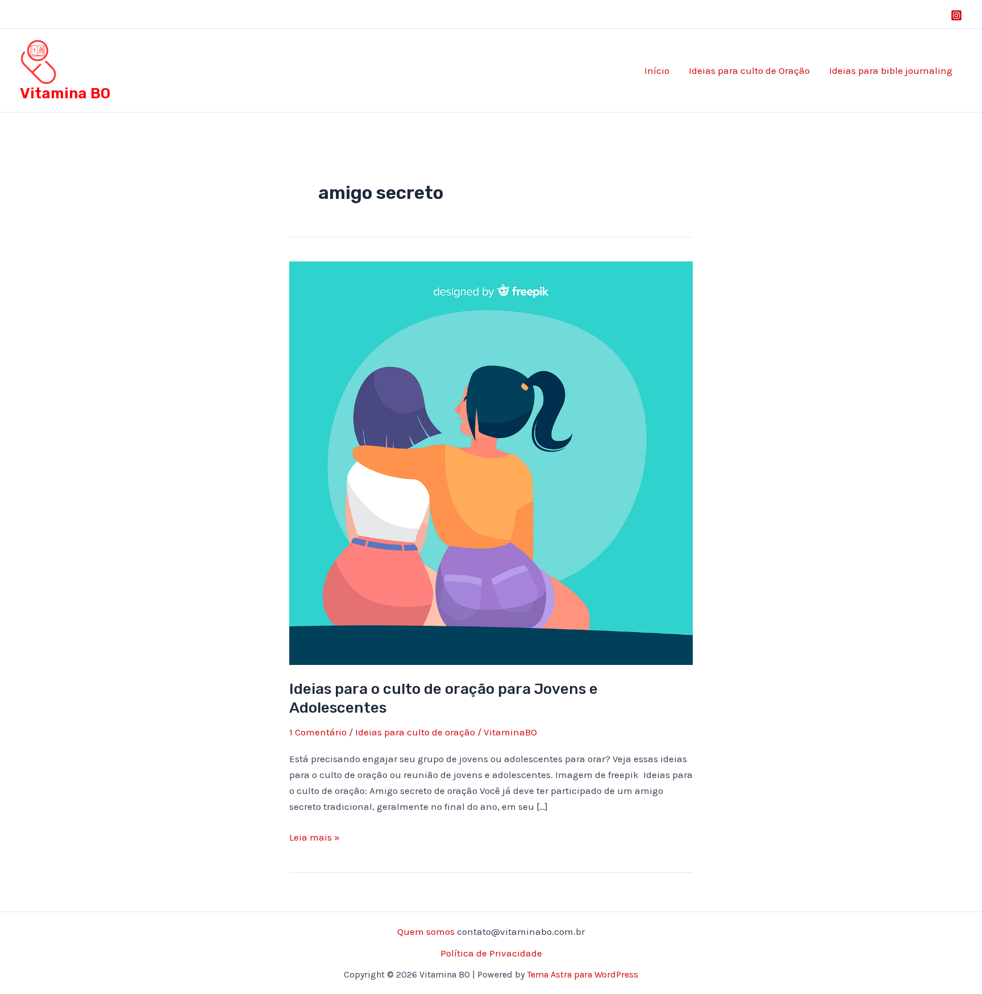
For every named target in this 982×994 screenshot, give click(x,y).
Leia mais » (314, 838)
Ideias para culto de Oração (749, 70)
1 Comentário (318, 732)
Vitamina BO (65, 93)
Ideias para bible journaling (890, 70)
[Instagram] (956, 15)
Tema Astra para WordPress (582, 974)
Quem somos (426, 931)
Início (656, 70)
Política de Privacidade (491, 953)
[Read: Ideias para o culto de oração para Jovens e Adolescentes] (491, 462)
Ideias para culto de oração (415, 732)
